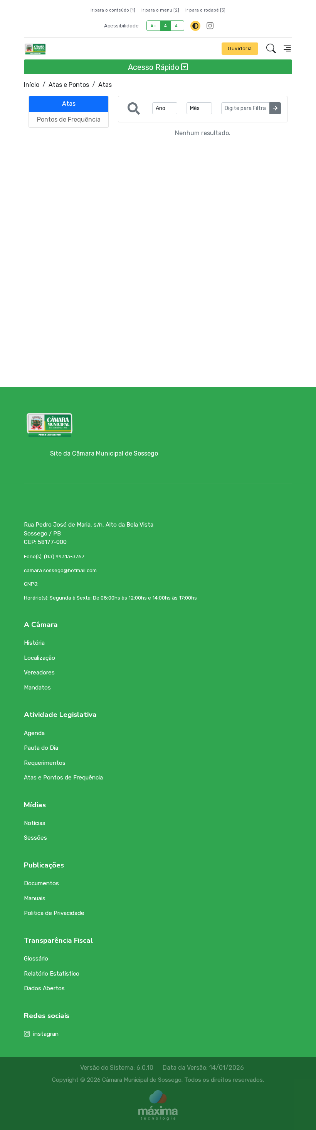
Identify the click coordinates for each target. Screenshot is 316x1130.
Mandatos (37, 687)
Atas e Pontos (69, 84)
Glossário (36, 958)
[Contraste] (195, 26)
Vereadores (39, 672)
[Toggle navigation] (287, 48)
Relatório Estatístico (51, 973)
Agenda (34, 733)
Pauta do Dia (41, 747)
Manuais (34, 898)
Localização (39, 657)
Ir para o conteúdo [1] (113, 10)
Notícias (34, 823)
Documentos (41, 883)
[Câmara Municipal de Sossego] (35, 48)
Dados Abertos (44, 988)
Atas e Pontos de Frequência (63, 777)
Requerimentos (45, 762)
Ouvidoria (240, 48)
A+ (153, 26)
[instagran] (210, 26)
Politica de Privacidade (54, 913)
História (34, 642)
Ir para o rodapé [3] (205, 10)
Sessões (35, 837)
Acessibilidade (121, 26)
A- (177, 26)
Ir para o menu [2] (160, 10)
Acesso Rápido (154, 66)
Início (31, 84)
